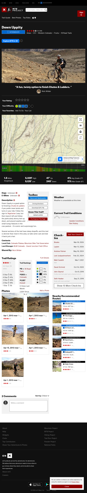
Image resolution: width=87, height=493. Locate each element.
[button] (4, 66)
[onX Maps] (7, 457)
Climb (4, 3)
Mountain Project (50, 428)
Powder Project (50, 442)
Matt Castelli (59, 260)
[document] (66, 483)
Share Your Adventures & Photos (14, 445)
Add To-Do (19, 111)
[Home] (13, 9)
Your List (28, 111)
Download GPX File (38, 208)
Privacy (54, 490)
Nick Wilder (46, 91)
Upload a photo (38, 215)
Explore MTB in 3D (10, 41)
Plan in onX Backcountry (38, 198)
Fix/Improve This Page (38, 219)
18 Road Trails (66, 33)
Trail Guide (6, 18)
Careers (5, 475)
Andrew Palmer (60, 251)
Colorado (23, 277)
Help (4, 431)
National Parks (49, 445)
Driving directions (38, 203)
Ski (33, 3)
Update (76, 221)
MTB (10, 3)
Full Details (44, 258)
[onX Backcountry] (45, 2)
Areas (29, 33)
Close (67, 486)
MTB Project (49, 431)
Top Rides (26, 18)
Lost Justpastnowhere (62, 256)
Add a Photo (44, 290)
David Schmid (59, 267)
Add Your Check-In (75, 234)
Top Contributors (8, 442)
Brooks (56, 242)
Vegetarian (11, 213)
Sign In (81, 13)
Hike (17, 3)
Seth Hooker (59, 278)
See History (73, 223)
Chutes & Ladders (18, 206)
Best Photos (16, 18)
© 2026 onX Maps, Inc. (38, 490)
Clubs (4, 438)
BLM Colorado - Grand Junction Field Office (31, 246)
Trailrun (25, 3)
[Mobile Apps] (34, 18)
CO (34, 33)
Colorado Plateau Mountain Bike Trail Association (30, 243)
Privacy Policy (75, 482)
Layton (56, 247)
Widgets (5, 435)
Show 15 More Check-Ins (69, 285)
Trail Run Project (50, 438)
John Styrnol (59, 272)
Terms (48, 490)
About (4, 428)
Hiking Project (49, 435)
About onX (6, 472)
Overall (22, 283)
